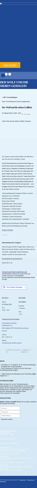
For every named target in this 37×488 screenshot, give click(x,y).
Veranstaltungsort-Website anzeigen (12, 343)
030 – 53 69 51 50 (10, 439)
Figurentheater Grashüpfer (9, 323)
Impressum (22, 480)
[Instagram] (9, 74)
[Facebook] (6, 74)
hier (5, 279)
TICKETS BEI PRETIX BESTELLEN (14, 272)
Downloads (3, 481)
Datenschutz (30, 480)
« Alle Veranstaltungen (9, 97)
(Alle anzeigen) (27, 114)
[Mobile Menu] (3, 75)
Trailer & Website (7, 230)
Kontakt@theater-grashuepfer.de (12, 258)
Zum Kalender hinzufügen (14, 287)
